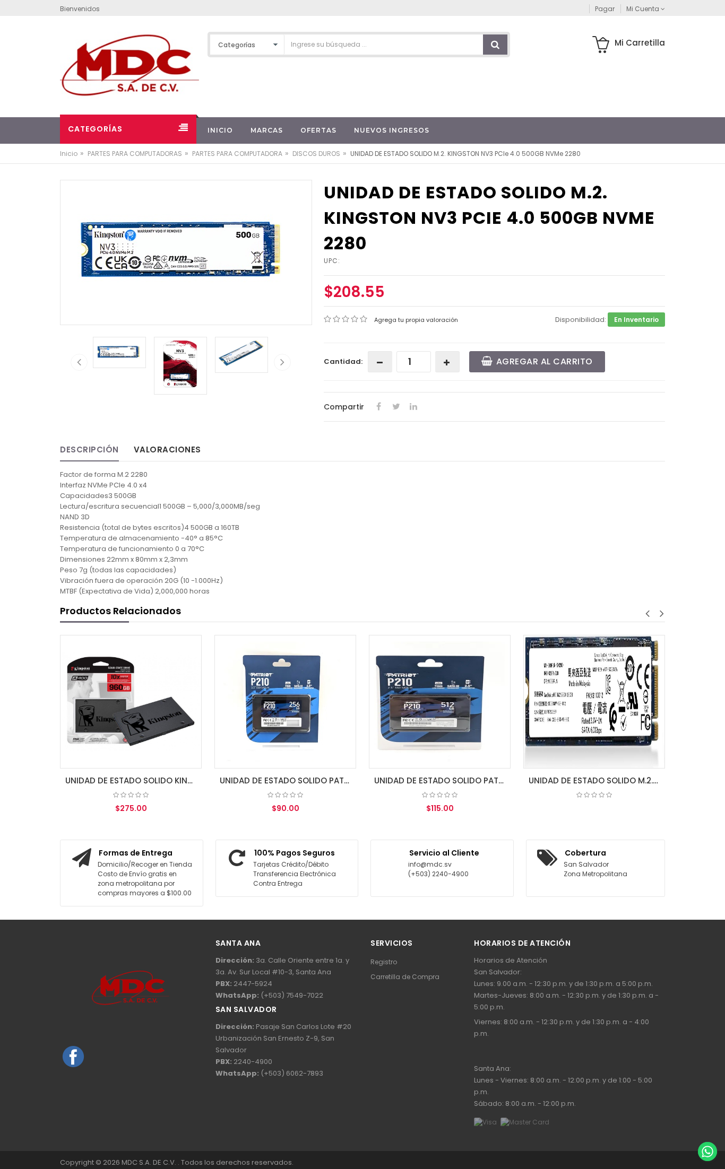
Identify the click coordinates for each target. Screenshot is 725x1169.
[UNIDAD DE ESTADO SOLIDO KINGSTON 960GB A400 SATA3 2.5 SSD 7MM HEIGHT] (131, 701)
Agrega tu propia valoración (416, 320)
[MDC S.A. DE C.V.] (129, 64)
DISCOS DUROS (316, 153)
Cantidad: (343, 361)
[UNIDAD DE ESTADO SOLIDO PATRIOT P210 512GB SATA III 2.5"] (439, 701)
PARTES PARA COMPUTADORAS (135, 153)
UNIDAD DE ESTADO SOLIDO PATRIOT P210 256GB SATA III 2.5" (288, 780)
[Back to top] (706, 1128)
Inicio (68, 153)
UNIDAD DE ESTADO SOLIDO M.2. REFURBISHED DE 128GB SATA (597, 780)
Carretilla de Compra (404, 976)
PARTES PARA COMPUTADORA (237, 153)
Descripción (89, 449)
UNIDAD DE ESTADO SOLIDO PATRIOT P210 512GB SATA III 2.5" (442, 780)
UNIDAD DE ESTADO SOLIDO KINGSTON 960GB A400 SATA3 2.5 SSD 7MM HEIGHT (133, 780)
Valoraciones (167, 449)
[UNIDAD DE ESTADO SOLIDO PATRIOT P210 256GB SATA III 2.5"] (285, 701)
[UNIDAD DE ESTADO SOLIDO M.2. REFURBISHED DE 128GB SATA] (594, 701)
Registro (383, 961)
